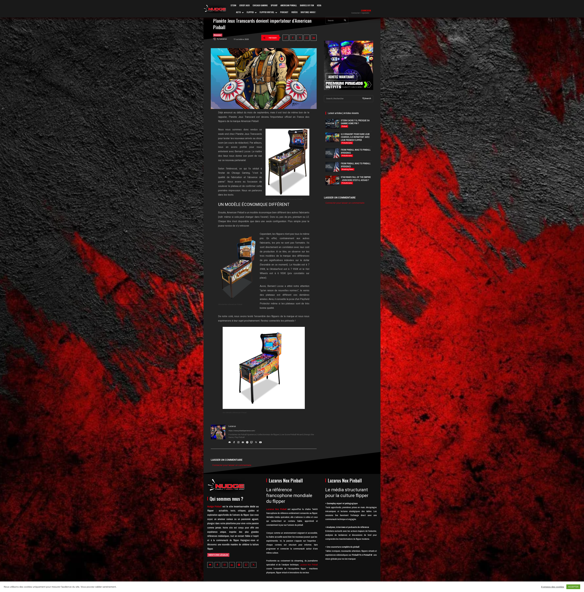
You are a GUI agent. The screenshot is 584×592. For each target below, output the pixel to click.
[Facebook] (293, 38)
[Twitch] (251, 442)
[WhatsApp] (307, 38)
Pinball (344, 126)
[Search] (345, 20)
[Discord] (229, 442)
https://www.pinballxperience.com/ (241, 430)
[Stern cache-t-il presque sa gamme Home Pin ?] (332, 124)
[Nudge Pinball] (214, 9)
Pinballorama (347, 143)
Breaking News (347, 169)
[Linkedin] (314, 38)
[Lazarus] (215, 38)
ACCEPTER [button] (573, 586)
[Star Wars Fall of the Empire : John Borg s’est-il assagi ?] (332, 180)
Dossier (217, 35)
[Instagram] (238, 442)
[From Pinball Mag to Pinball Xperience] (332, 153)
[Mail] (243, 442)
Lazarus (223, 39)
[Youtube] (260, 442)
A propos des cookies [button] (552, 586)
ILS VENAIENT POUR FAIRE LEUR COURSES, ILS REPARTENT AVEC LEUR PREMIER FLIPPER (355, 137)
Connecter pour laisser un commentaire (231, 465)
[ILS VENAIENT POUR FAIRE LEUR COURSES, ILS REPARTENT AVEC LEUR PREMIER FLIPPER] (332, 137)
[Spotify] (247, 442)
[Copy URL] (286, 38)
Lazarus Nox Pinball (309, 564)
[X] (300, 38)
